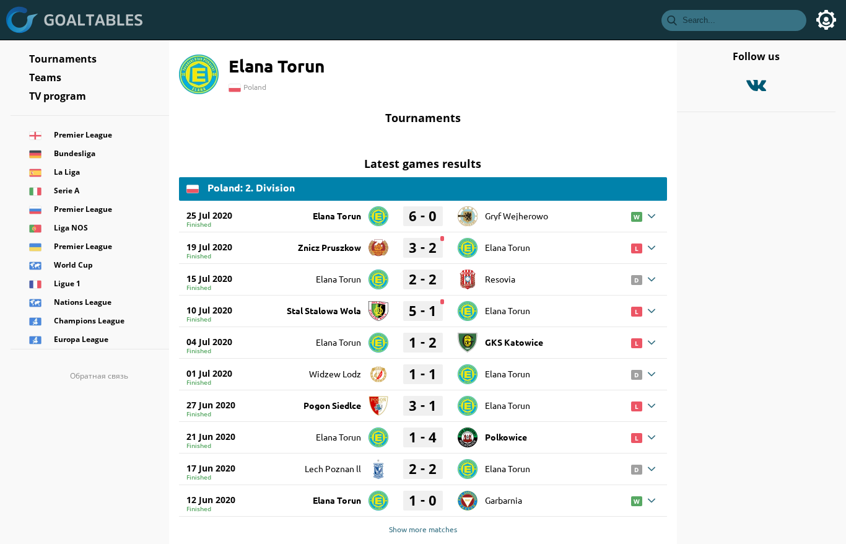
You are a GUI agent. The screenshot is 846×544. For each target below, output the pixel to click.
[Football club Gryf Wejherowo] (468, 211)
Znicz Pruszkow (329, 247)
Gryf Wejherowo (516, 215)
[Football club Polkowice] (468, 433)
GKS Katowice (514, 342)
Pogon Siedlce (332, 405)
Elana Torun (337, 215)
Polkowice (506, 436)
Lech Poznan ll (333, 468)
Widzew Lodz (335, 373)
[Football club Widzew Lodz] (378, 369)
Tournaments (63, 59)
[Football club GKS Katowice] (468, 338)
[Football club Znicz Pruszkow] (378, 243)
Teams (45, 77)
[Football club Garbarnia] (468, 496)
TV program (57, 96)
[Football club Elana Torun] (378, 211)
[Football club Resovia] (468, 275)
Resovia (500, 278)
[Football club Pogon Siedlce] (378, 401)
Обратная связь (99, 376)
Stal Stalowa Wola (324, 310)
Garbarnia (503, 500)
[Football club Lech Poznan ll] (378, 464)
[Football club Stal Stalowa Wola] (378, 306)
